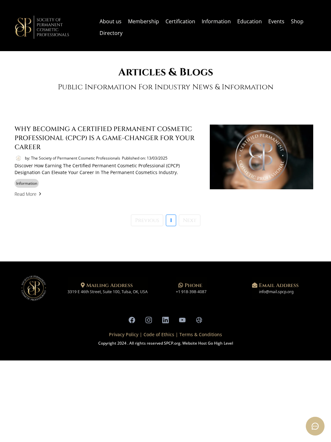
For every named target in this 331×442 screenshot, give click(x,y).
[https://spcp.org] (42, 27)
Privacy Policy (124, 334)
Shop (297, 21)
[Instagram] (148, 320)
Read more (26, 194)
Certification (180, 21)
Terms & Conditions (200, 334)
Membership (143, 21)
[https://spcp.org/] (33, 288)
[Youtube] (182, 320)
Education (249, 21)
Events (276, 21)
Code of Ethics (159, 334)
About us (111, 21)
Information (216, 21)
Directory (111, 33)
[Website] (199, 320)
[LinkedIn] (165, 320)
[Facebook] (131, 320)
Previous (147, 220)
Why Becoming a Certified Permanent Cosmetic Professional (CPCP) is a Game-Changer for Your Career (105, 138)
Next (189, 220)
